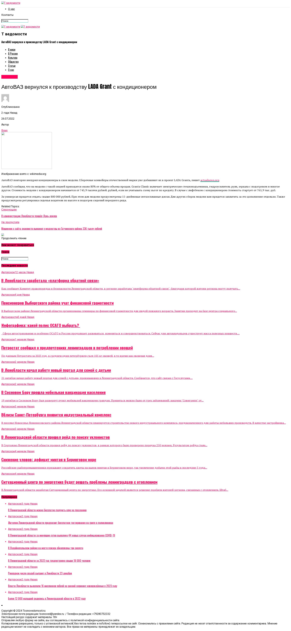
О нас (11, 9)
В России (13, 54)
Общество (13, 62)
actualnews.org (209, 180)
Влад (4, 130)
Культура (12, 58)
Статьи (11, 66)
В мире (11, 50)
